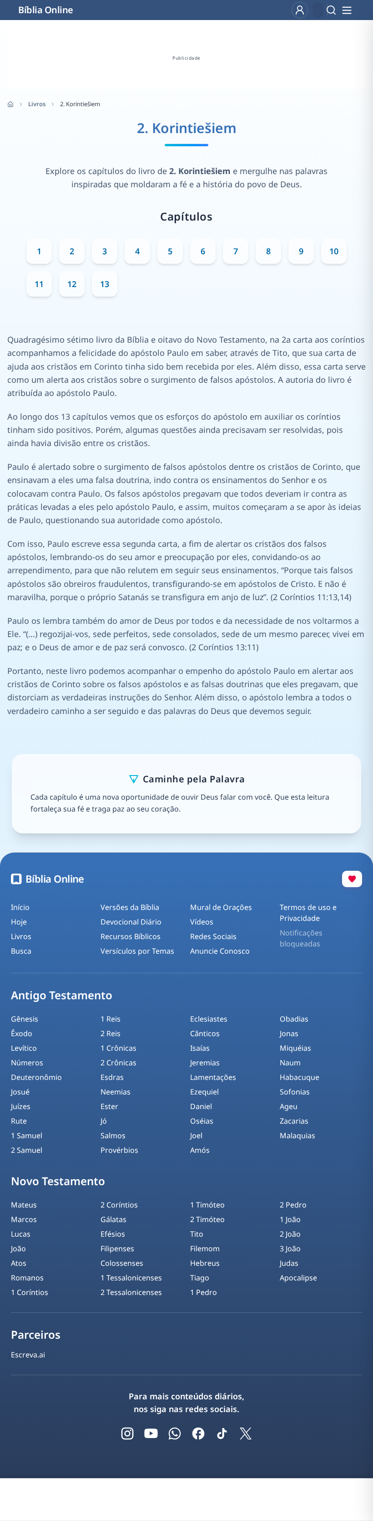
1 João (290, 1219)
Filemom (205, 1249)
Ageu (288, 1106)
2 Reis (111, 1033)
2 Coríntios (119, 1205)
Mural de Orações (221, 907)
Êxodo (21, 1033)
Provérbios (119, 1150)
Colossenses (122, 1263)
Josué (20, 1092)
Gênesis (24, 1019)
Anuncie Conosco (220, 951)
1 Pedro (203, 1292)
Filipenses (117, 1249)
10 (333, 251)
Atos (18, 1263)
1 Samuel (26, 1135)
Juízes (20, 1106)
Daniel (201, 1106)
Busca (21, 951)
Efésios (113, 1234)
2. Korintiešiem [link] (80, 104)
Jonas (289, 1033)
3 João (290, 1249)
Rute (19, 1121)
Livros (36, 104)
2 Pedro (293, 1205)
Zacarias (294, 1121)
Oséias (201, 1121)
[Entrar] (300, 10)
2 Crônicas (118, 1063)
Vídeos (201, 922)
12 (71, 283)
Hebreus (205, 1263)
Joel (196, 1135)
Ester (109, 1106)
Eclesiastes (208, 1019)
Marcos (24, 1219)
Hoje (19, 922)
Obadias (294, 1019)
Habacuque (299, 1077)
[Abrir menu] (346, 10)
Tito (196, 1234)
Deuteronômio (36, 1077)
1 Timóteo (207, 1205)
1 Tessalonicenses (131, 1278)
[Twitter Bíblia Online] (245, 1433)
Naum (290, 1063)
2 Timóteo (207, 1219)
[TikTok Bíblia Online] (222, 1433)
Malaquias (297, 1135)
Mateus (24, 1205)
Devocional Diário (131, 922)
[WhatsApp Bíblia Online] (174, 1433)
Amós (200, 1150)
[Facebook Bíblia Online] (198, 1433)
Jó (104, 1121)
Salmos (113, 1135)
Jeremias (205, 1063)
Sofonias (295, 1092)
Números (27, 1063)
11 (39, 283)
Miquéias (295, 1048)
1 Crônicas (118, 1048)
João (18, 1249)
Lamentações (213, 1077)
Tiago (199, 1278)
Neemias (116, 1092)
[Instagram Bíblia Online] (127, 1433)
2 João (290, 1234)
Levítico (24, 1048)
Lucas (20, 1234)
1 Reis (111, 1019)
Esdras (112, 1077)
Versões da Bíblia (130, 907)
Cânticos (205, 1033)
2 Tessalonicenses (131, 1292)
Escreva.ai (28, 1355)
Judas (289, 1263)
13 (104, 283)
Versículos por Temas (137, 951)
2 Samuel (26, 1150)
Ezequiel (204, 1092)
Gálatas (113, 1219)
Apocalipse (298, 1278)
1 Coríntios (29, 1292)
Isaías (200, 1048)
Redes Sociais (213, 936)
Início (20, 907)
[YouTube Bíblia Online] (151, 1433)
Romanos (27, 1278)
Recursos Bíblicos (131, 936)
